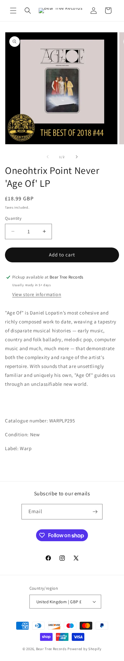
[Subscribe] (95, 511)
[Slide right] (76, 156)
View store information (36, 294)
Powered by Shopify (84, 648)
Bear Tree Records (51, 648)
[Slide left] (47, 156)
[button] (13, 10)
